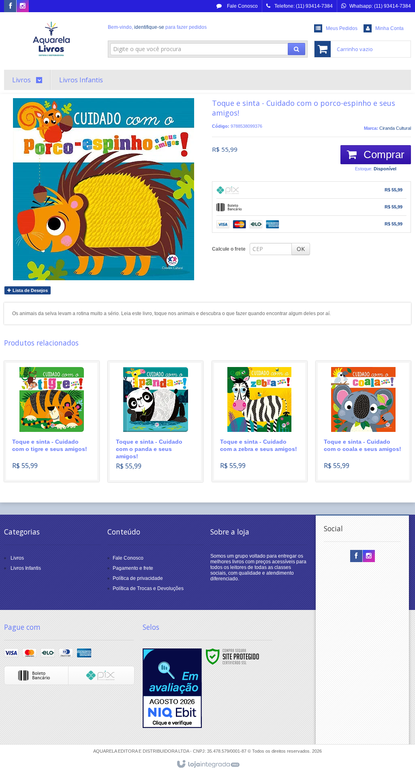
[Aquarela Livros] (51, 39)
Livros (17, 558)
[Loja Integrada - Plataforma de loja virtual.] (207, 764)
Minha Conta (389, 28)
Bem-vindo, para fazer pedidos (157, 27)
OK (301, 249)
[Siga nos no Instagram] (23, 6)
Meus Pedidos (341, 28)
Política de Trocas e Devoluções (148, 588)
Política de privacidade (138, 578)
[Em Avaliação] (172, 688)
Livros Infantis (26, 568)
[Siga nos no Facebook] (10, 6)
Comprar (382, 154)
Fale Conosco (242, 6)
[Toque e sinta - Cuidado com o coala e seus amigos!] (363, 421)
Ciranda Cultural (395, 128)
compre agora (56, 445)
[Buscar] (296, 49)
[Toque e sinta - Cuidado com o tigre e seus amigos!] (51, 421)
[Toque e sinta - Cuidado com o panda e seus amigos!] (155, 421)
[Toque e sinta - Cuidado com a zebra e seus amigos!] (259, 421)
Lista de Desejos (29, 290)
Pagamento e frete (133, 568)
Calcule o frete (229, 249)
